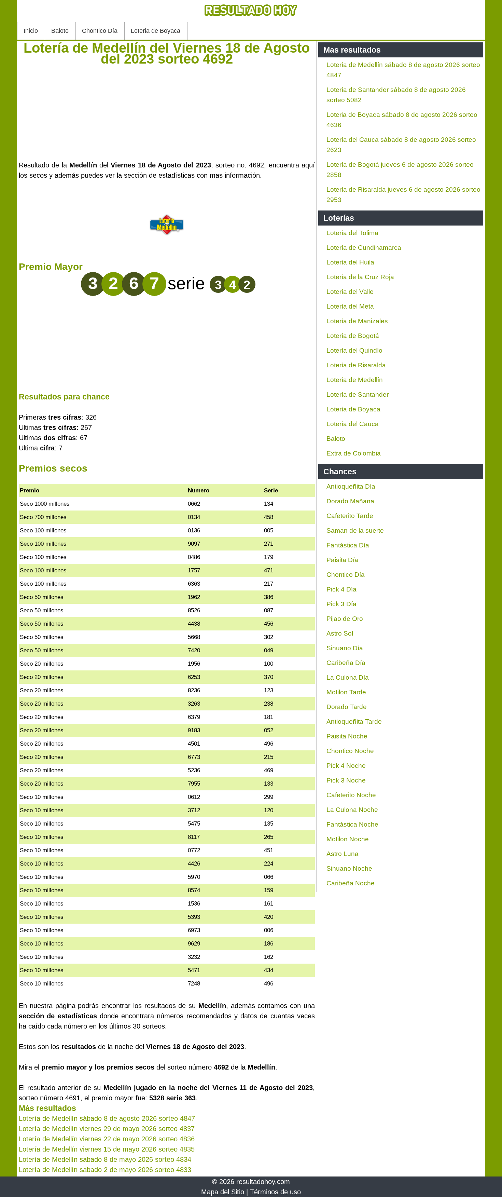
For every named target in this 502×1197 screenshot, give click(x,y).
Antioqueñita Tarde (354, 721)
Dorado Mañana (350, 501)
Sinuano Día (344, 648)
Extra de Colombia (353, 453)
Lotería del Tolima (352, 232)
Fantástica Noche (352, 824)
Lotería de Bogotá (352, 335)
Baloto (60, 30)
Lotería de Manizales (357, 321)
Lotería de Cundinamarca (363, 247)
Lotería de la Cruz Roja (360, 277)
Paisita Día (342, 559)
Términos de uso (275, 1192)
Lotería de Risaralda (356, 365)
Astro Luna (342, 853)
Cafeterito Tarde (349, 515)
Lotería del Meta (350, 306)
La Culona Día (347, 677)
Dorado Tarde (346, 706)
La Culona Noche (352, 809)
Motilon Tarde (346, 692)
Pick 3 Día (341, 604)
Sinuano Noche (349, 868)
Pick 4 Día (341, 589)
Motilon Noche (347, 839)
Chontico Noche (350, 750)
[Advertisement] (167, 112)
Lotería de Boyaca (353, 409)
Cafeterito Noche (351, 795)
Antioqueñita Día (350, 486)
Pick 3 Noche (346, 780)
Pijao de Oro (344, 618)
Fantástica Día (347, 545)
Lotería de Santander (357, 394)
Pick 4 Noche (346, 765)
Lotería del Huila (350, 262)
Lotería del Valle (350, 291)
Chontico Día (99, 30)
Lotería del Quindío (354, 350)
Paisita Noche (346, 736)
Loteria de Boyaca (155, 30)
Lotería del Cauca (352, 423)
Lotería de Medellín (354, 379)
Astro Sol (339, 633)
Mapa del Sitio (222, 1192)
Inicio (31, 30)
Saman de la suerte (355, 530)
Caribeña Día (345, 662)
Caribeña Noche (350, 883)
